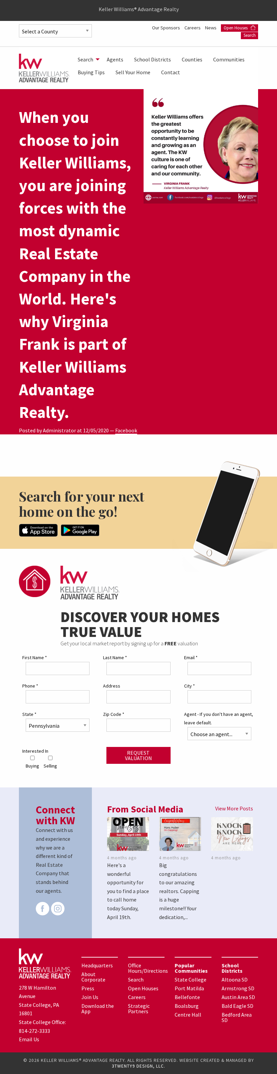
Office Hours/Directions (148, 968)
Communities (229, 59)
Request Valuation (138, 755)
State (29, 714)
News (211, 28)
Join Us (89, 997)
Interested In (35, 751)
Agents (115, 59)
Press (87, 988)
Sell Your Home (133, 72)
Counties (192, 59)
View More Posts (234, 808)
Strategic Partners (139, 1008)
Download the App (97, 1008)
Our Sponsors (166, 28)
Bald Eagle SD (237, 1005)
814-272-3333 (34, 1030)
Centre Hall (188, 1014)
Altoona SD (235, 979)
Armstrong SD (238, 988)
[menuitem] (86, 59)
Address (111, 686)
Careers (193, 28)
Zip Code (113, 714)
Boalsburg (187, 1005)
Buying (32, 766)
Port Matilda (189, 988)
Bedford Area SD (237, 1017)
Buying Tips (91, 72)
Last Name (115, 657)
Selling (50, 766)
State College (190, 979)
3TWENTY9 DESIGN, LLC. (138, 1066)
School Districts (152, 59)
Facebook (126, 430)
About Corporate (93, 977)
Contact (170, 72)
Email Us (29, 1039)
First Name (34, 657)
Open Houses (236, 28)
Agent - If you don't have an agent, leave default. (218, 718)
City (189, 686)
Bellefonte (187, 997)
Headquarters (97, 965)
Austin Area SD (238, 997)
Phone (30, 686)
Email (191, 657)
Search (250, 35)
